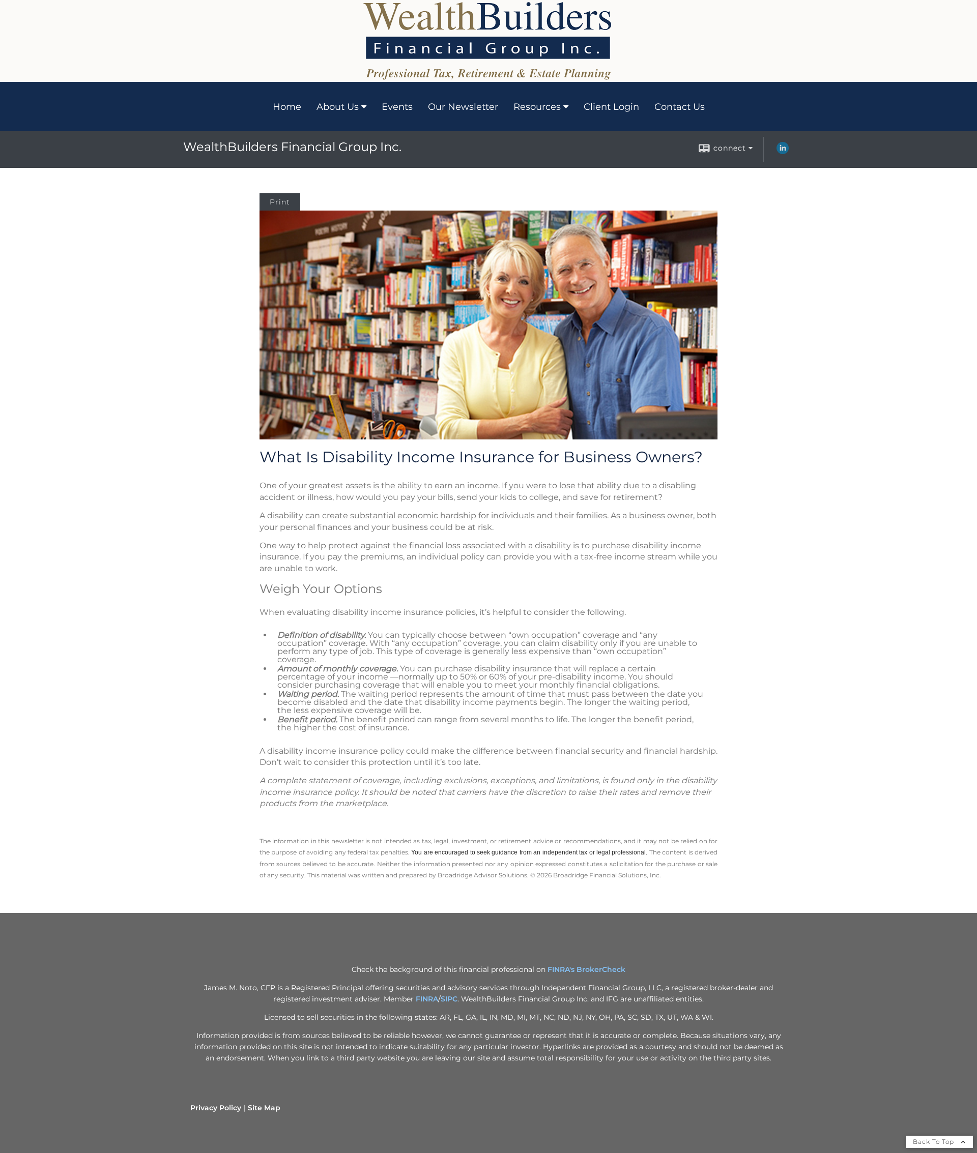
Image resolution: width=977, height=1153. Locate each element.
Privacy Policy (215, 1107)
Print (280, 201)
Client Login (611, 106)
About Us (338, 106)
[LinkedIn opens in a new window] (783, 151)
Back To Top (934, 1141)
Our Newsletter (463, 106)
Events (397, 106)
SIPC (449, 998)
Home (287, 106)
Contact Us (679, 106)
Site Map (264, 1107)
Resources (537, 106)
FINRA (427, 998)
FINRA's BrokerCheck (586, 969)
